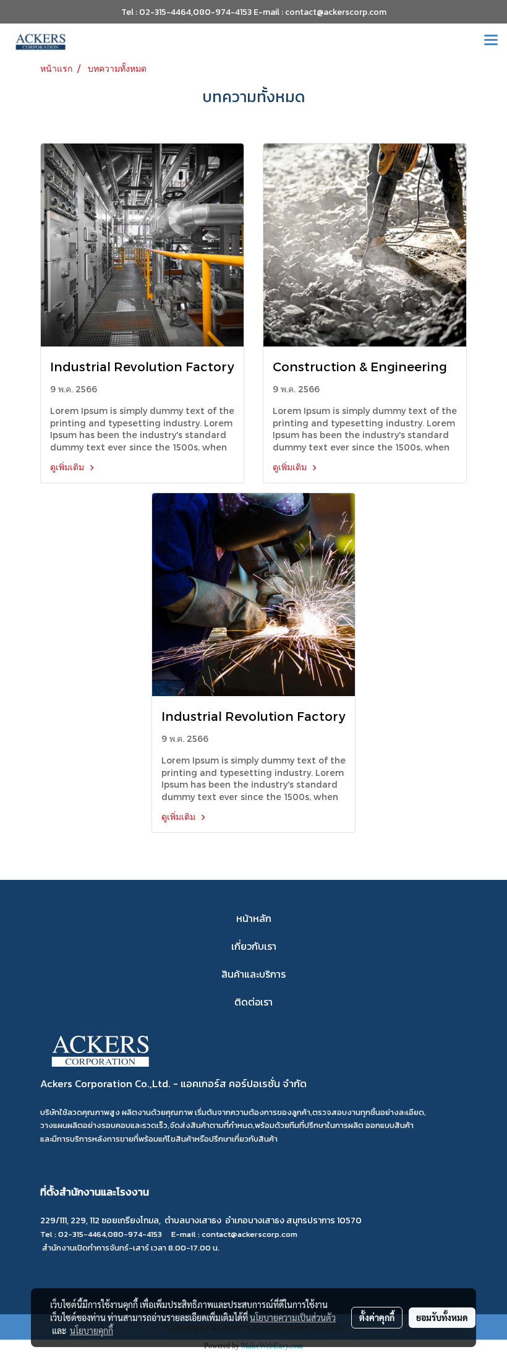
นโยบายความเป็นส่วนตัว (293, 1317)
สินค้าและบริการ (253, 974)
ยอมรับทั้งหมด (442, 1317)
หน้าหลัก (253, 918)
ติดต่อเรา (253, 1001)
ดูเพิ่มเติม (68, 467)
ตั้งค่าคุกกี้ (376, 1317)
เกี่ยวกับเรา (253, 946)
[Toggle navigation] (491, 40)
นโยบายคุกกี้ (91, 1330)
